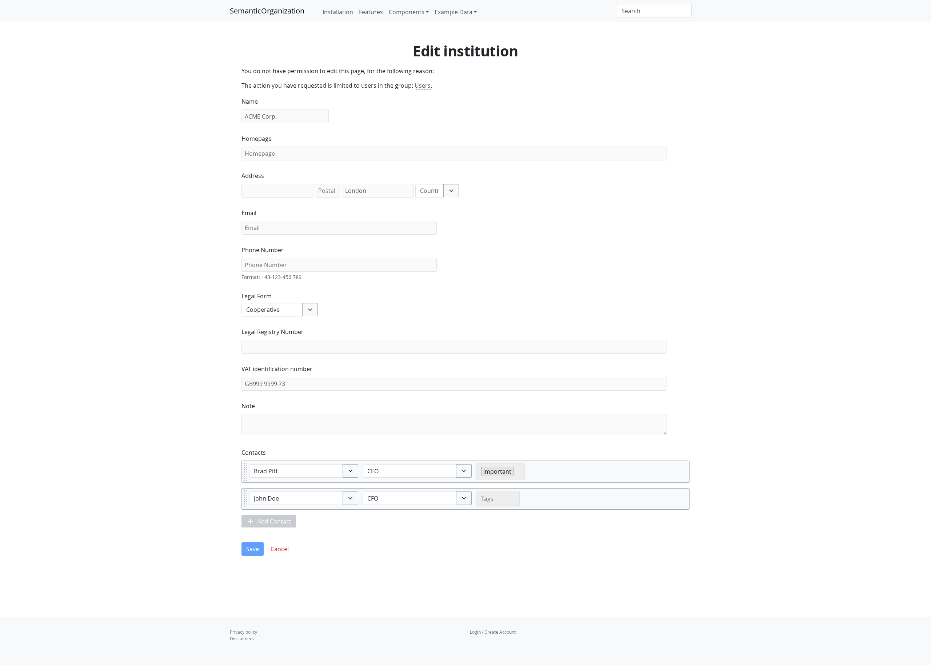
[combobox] (429, 191)
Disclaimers (242, 638)
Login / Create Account (493, 632)
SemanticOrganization (267, 11)
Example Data (453, 12)
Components (406, 12)
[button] (451, 190)
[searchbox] (517, 471)
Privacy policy (243, 632)
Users (423, 85)
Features (371, 12)
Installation (338, 12)
